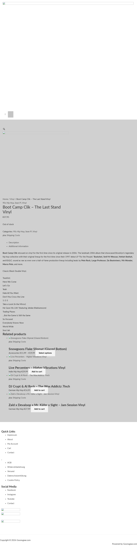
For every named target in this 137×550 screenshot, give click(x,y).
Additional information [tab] (18, 246)
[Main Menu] (10, 114)
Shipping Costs (13, 235)
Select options (45, 353)
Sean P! (18, 203)
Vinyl (12, 199)
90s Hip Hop (8, 203)
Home (5, 199)
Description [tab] (14, 243)
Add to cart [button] (37, 372)
